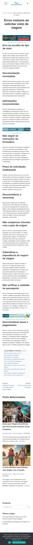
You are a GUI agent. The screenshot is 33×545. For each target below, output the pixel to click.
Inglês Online (10, 42)
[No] (31, 539)
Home (4, 13)
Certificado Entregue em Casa (21, 319)
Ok (9, 542)
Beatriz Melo (8, 433)
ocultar (23, 350)
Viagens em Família (18, 474)
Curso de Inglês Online (16, 132)
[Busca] (27, 3)
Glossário (10, 13)
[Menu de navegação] (6, 3)
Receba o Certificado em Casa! (19, 42)
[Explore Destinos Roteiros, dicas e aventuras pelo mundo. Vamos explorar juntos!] (16, 3)
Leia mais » (22, 441)
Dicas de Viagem (17, 433)
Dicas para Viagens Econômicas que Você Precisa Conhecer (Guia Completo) (16, 426)
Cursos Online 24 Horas (10, 319)
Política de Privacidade (19, 542)
